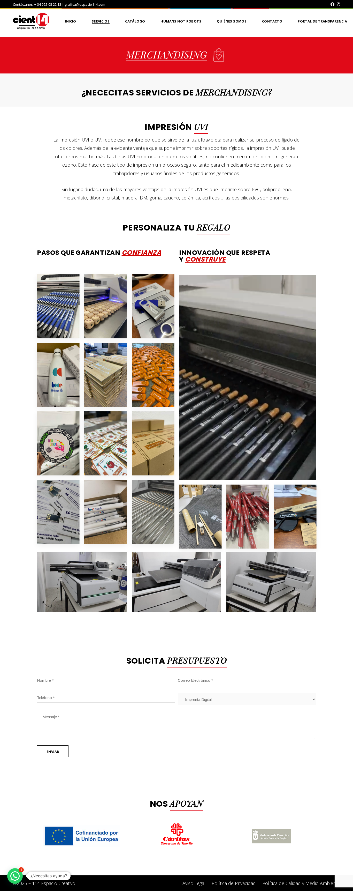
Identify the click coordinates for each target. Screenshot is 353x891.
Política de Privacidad (234, 883)
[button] (15, 876)
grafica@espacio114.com (85, 4)
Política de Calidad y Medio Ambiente (301, 883)
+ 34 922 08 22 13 (47, 4)
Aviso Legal (193, 883)
